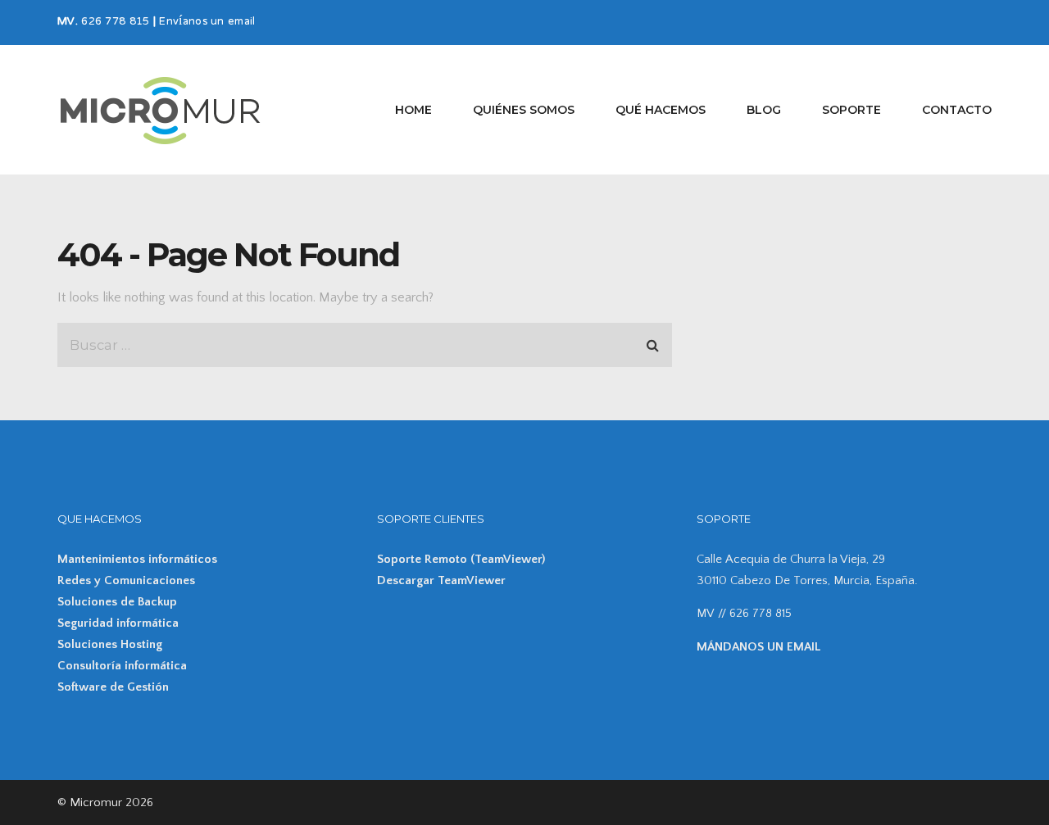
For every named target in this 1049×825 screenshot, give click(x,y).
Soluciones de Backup (117, 602)
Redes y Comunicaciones (126, 580)
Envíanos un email (207, 22)
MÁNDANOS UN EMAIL (758, 647)
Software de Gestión (113, 687)
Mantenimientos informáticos (137, 559)
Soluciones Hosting (109, 644)
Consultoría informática (122, 666)
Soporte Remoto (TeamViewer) (461, 559)
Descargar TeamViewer (441, 580)
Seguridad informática (118, 623)
